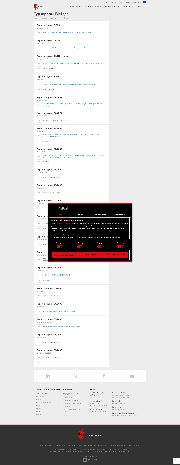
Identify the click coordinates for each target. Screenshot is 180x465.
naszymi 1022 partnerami (65, 223)
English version (124, 2)
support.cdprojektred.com (98, 411)
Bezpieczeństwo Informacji (97, 445)
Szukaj (145, 7)
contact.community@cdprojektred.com (126, 415)
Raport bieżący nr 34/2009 (49, 335)
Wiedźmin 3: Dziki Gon (70, 400)
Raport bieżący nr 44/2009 (49, 170)
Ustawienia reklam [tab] (100, 214)
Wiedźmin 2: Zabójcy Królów (72, 403)
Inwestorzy (98, 6)
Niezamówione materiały (117, 445)
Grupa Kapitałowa (76, 6)
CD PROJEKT (41, 6)
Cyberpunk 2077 (68, 397)
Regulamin (72, 445)
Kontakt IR (82, 445)
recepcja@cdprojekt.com (99, 405)
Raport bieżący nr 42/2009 (49, 201)
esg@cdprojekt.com (120, 409)
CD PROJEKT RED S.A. (97, 393)
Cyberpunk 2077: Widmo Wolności (71, 393)
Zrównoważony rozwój (112, 6)
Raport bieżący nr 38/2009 (49, 268)
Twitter (76, 376)
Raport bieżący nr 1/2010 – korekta (53, 56)
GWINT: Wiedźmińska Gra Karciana (71, 410)
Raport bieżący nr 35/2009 (49, 319)
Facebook (104, 376)
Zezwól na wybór (90, 255)
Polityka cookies (61, 445)
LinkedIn (48, 376)
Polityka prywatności (46, 445)
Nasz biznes (89, 6)
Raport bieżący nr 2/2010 (48, 41)
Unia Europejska (137, 2)
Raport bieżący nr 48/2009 (49, 98)
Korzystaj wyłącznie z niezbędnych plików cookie (64, 254)
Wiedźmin (66, 406)
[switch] (79, 246)
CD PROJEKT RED (111, 2)
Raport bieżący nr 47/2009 (49, 113)
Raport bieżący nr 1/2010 (48, 77)
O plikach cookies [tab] (120, 214)
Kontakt (139, 6)
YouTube (132, 376)
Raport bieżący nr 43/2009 (49, 185)
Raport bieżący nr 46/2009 (49, 128)
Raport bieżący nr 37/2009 (49, 288)
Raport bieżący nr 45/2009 (49, 149)
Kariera (131, 6)
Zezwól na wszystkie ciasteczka (115, 255)
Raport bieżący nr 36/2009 (49, 304)
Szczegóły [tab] (79, 214)
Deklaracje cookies (134, 445)
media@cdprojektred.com (122, 395)
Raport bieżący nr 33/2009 (49, 350)
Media (125, 6)
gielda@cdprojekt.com (121, 397)
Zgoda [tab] (60, 214)
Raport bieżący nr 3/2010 (48, 25)
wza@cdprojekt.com (120, 403)
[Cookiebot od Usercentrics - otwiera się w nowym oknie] (60, 208)
